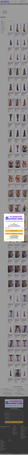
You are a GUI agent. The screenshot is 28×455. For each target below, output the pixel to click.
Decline (14, 233)
